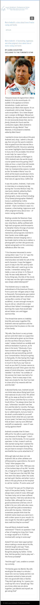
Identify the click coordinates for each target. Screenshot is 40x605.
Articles (8, 30)
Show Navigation (32, 18)
